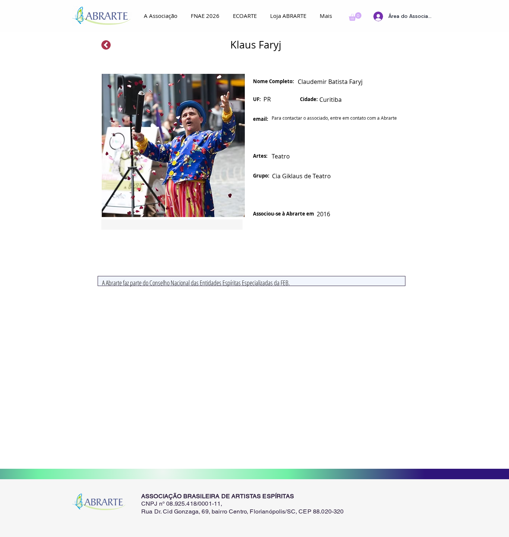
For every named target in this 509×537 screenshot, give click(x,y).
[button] (355, 16)
